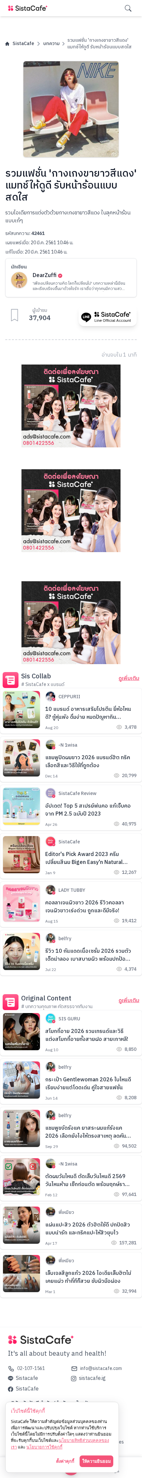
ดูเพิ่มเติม (129, 679)
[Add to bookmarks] (14, 315)
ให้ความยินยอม (96, 1461)
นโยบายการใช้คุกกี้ (44, 1447)
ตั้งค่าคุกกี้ (65, 1461)
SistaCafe (23, 43)
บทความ (51, 43)
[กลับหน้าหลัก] (29, 8)
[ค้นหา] (128, 8)
